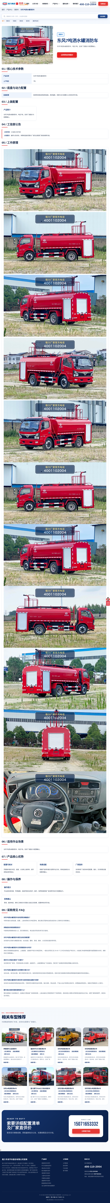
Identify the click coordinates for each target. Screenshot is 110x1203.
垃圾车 (14, 21)
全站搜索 (102, 16)
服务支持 (65, 4)
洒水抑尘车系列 (46, 1168)
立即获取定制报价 (67, 55)
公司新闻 (65, 1163)
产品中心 (55, 4)
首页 (27, 4)
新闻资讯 (45, 4)
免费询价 (103, 4)
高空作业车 (35, 21)
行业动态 (65, 1168)
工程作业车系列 (46, 1175)
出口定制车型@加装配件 (48, 1185)
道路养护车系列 (46, 1180)
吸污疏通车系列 (46, 1170)
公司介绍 (35, 4)
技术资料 (65, 1165)
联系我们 (75, 4)
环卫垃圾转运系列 (46, 1165)
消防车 (16, 10)
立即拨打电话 (86, 1131)
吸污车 (28, 21)
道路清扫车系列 (46, 1163)
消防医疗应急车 (46, 1173)
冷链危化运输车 (46, 1178)
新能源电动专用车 (46, 1183)
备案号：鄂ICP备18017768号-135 (55, 1197)
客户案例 (65, 1170)
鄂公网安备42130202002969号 (55, 1200)
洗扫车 (21, 21)
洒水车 (8, 21)
